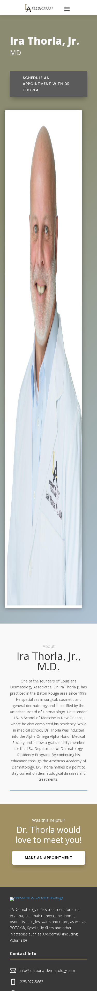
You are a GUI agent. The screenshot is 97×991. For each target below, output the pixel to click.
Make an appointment (48, 857)
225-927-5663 (31, 981)
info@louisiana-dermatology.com (47, 970)
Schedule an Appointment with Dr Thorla (46, 84)
